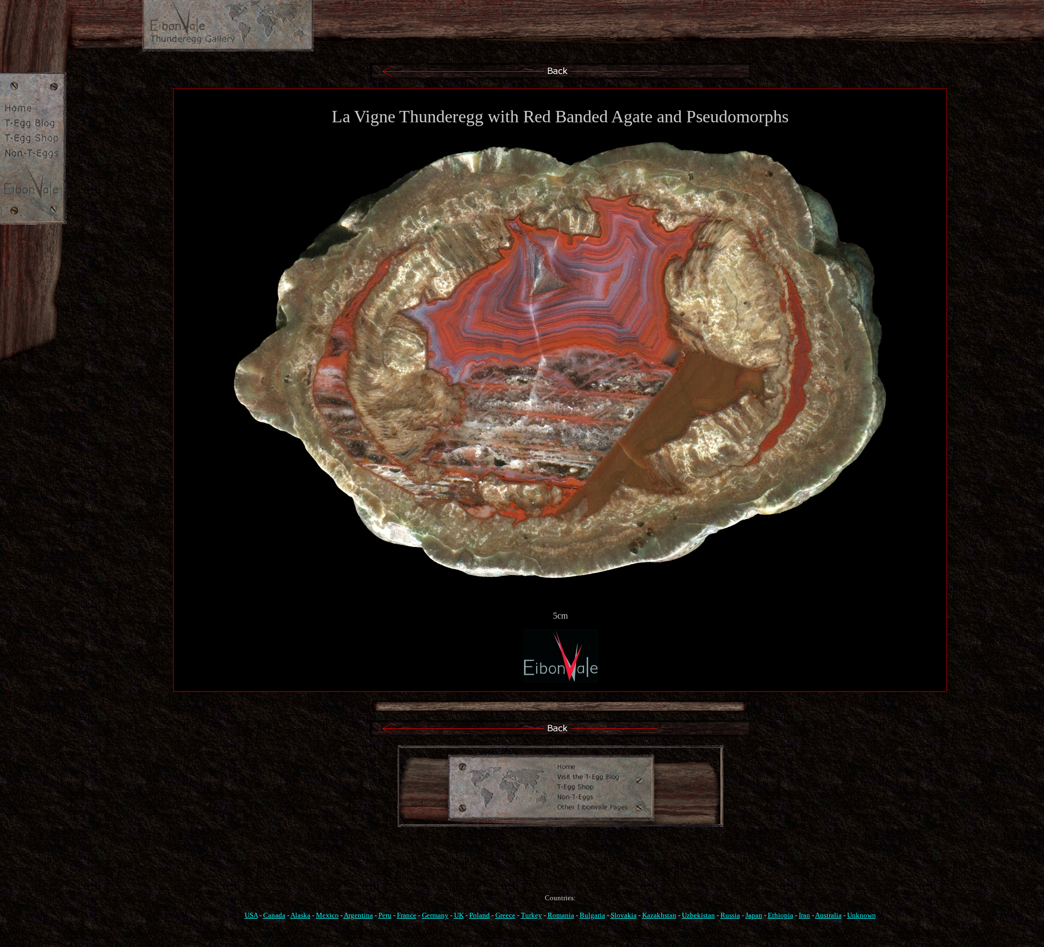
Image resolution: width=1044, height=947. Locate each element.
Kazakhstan (659, 915)
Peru (384, 915)
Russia (730, 915)
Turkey (531, 915)
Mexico (327, 915)
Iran (804, 915)
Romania (561, 915)
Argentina (358, 915)
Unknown (861, 915)
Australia (828, 915)
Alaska (300, 915)
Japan (753, 915)
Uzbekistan (698, 915)
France (407, 915)
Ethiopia (780, 915)
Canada (274, 915)
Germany (435, 915)
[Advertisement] (560, 870)
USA (251, 915)
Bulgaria (592, 915)
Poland (479, 915)
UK (459, 915)
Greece (505, 915)
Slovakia (624, 915)
